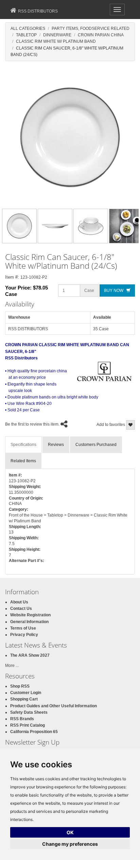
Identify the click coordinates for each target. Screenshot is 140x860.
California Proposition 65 (34, 731)
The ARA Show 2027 (30, 655)
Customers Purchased (96, 444)
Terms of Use (23, 628)
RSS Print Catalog (27, 725)
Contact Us (21, 608)
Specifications (23, 444)
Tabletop (26, 35)
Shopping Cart (24, 699)
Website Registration (30, 615)
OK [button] (70, 832)
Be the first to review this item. (32, 424)
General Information (29, 621)
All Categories (28, 28)
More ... (12, 665)
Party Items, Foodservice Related (90, 28)
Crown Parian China (101, 35)
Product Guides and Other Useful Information (53, 706)
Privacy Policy (24, 634)
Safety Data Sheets (29, 712)
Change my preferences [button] (70, 844)
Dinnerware (57, 35)
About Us (19, 602)
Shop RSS (20, 686)
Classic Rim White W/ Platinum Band (56, 41)
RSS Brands (22, 718)
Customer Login (25, 692)
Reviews (56, 444)
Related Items (23, 461)
